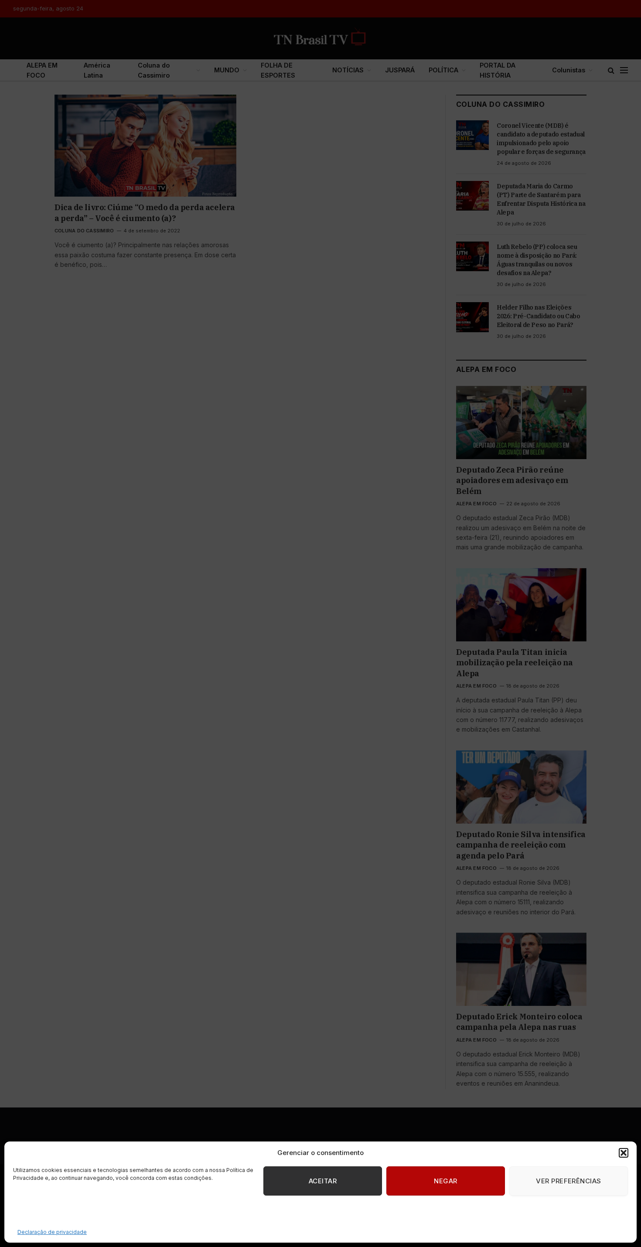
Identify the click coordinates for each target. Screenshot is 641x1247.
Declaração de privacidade (52, 1232)
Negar (445, 1181)
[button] (623, 1152)
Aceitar (323, 1181)
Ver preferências (568, 1181)
